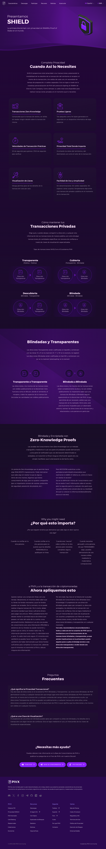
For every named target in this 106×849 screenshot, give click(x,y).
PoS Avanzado (12, 816)
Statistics (33, 823)
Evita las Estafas (75, 831)
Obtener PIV (11, 808)
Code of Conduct (75, 812)
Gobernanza (11, 827)
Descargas (24, 3)
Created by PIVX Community (88, 844)
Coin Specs (33, 816)
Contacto (55, 827)
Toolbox (54, 808)
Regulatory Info (74, 816)
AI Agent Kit (34, 812)
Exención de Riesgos (76, 827)
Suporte (54, 812)
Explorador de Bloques (37, 819)
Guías (54, 819)
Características (12, 3)
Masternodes (12, 823)
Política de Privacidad (76, 823)
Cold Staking (12, 819)
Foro (53, 816)
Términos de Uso (75, 819)
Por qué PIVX (56, 823)
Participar (34, 3)
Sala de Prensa (74, 808)
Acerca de (62, 3)
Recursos (44, 3)
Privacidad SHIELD (13, 812)
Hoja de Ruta (34, 831)
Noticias (53, 3)
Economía (11, 831)
